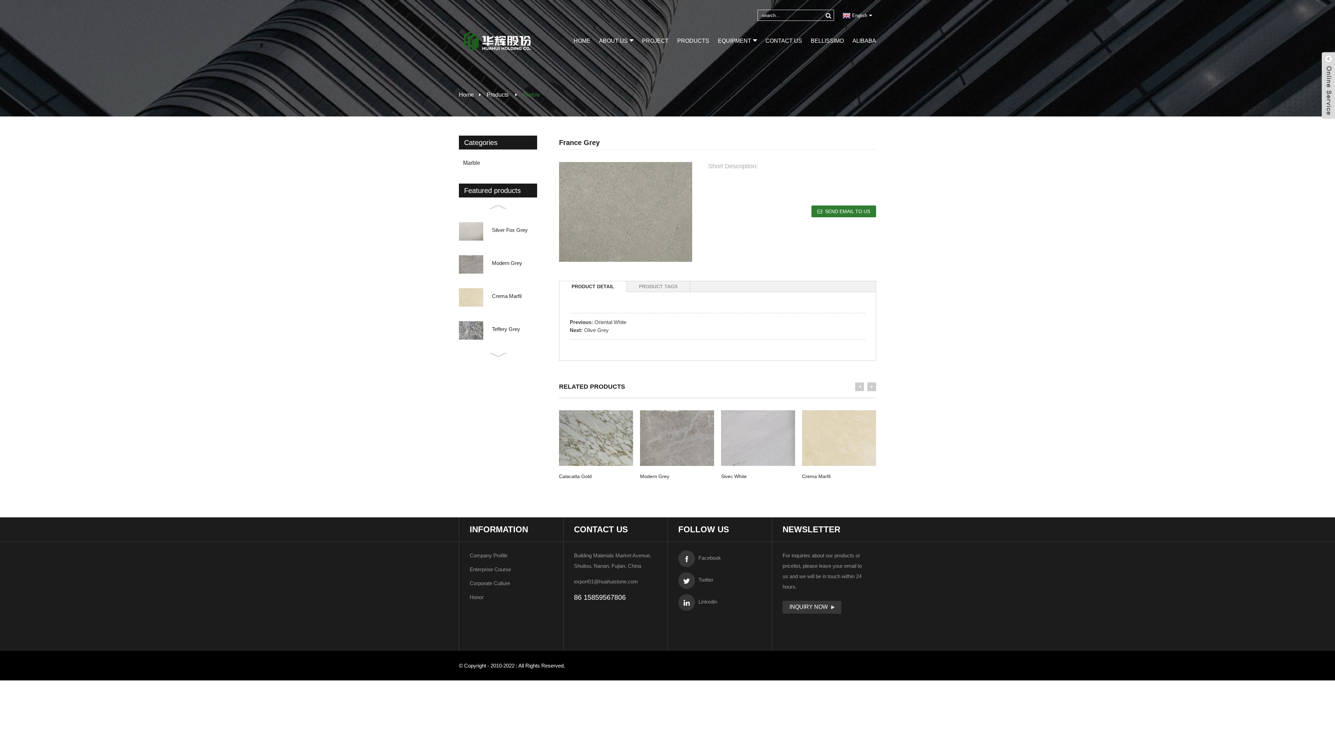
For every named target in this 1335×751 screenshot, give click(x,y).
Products (693, 41)
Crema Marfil (816, 476)
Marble (531, 95)
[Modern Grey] (677, 438)
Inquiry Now (809, 607)
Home (582, 41)
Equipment (734, 41)
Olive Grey (596, 330)
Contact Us (784, 41)
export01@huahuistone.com (606, 581)
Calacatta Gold (575, 476)
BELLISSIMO (827, 41)
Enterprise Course (490, 569)
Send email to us (847, 211)
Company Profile (489, 555)
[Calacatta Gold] (596, 438)
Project (655, 41)
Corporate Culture (490, 583)
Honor (477, 597)
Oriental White (610, 322)
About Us (613, 41)
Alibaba (864, 41)
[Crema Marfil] (839, 438)
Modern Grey (654, 476)
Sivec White (734, 476)
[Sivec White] (758, 438)
